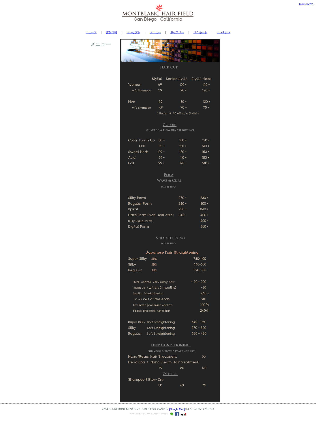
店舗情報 (111, 32)
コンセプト (133, 32)
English (302, 4)
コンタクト (223, 32)
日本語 (310, 4)
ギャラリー (177, 32)
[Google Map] (177, 409)
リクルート (200, 32)
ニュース (91, 32)
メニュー (155, 32)
